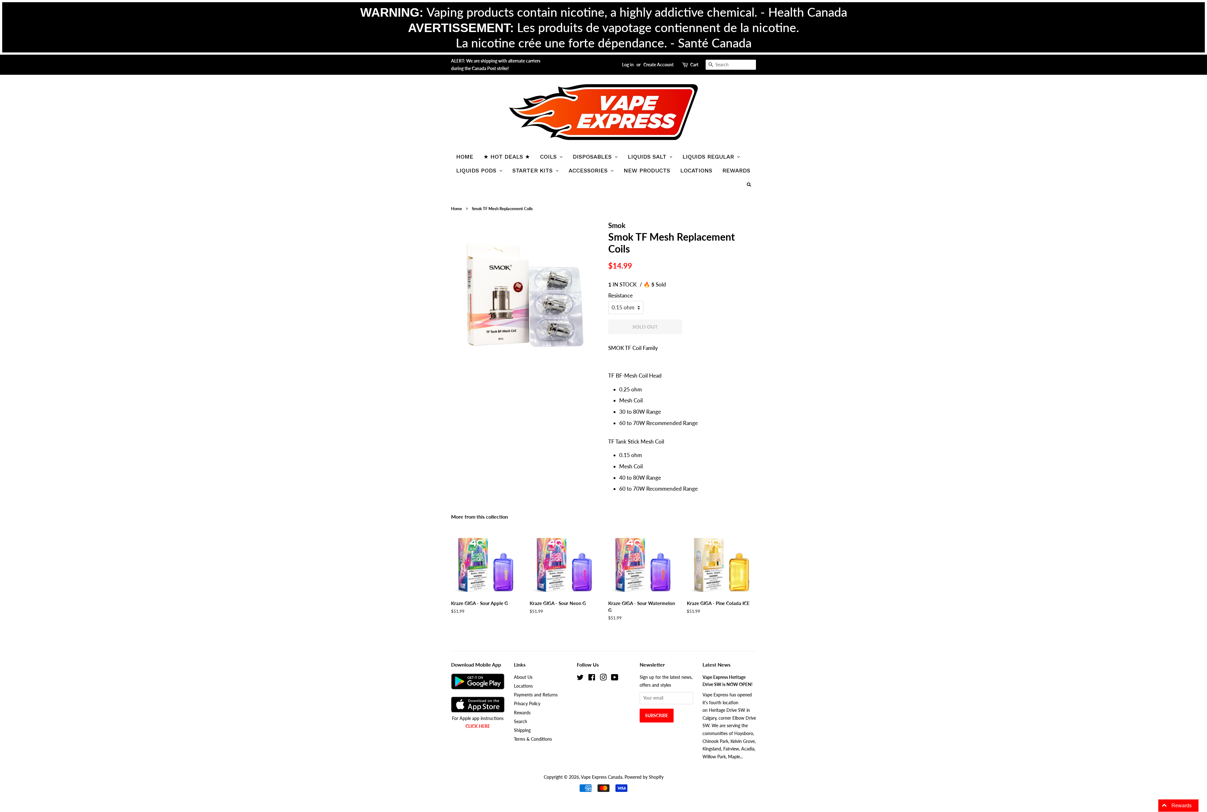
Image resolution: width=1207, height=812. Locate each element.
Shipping (522, 730)
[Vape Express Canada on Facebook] (591, 678)
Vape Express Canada (601, 777)
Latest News (716, 665)
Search (520, 721)
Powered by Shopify (644, 777)
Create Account (658, 64)
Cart (694, 64)
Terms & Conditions (533, 739)
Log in (628, 64)
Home (456, 208)
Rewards (522, 712)
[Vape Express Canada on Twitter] (580, 678)
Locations (523, 686)
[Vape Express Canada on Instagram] (603, 678)
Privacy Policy (527, 703)
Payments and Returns (536, 694)
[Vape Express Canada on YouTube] (614, 678)
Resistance (620, 295)
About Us (523, 677)
